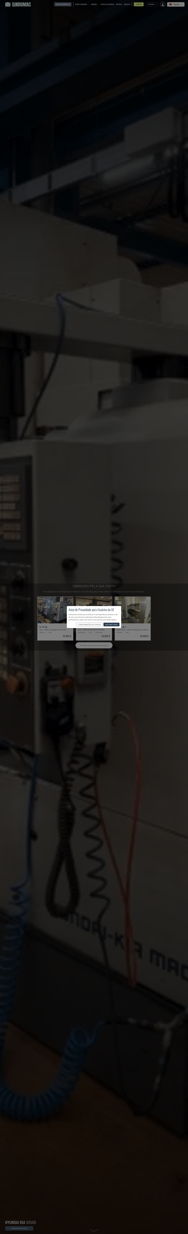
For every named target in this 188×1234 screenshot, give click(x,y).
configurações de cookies (89, 624)
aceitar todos (111, 624)
